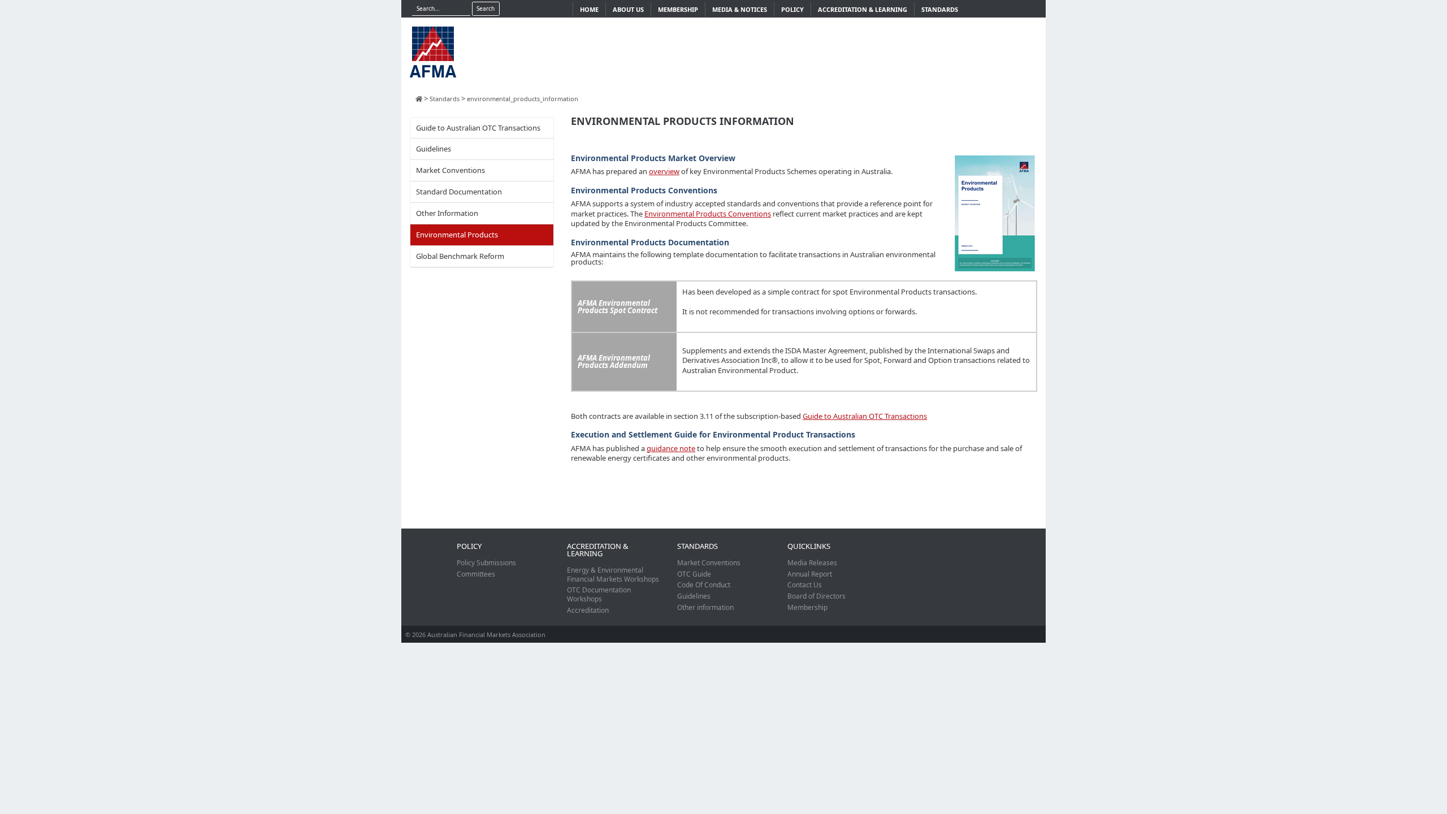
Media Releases (812, 563)
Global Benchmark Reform (460, 256)
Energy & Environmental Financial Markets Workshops (613, 574)
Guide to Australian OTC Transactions (478, 128)
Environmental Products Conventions (707, 214)
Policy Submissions (486, 563)
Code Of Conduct (703, 585)
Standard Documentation (459, 192)
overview (664, 171)
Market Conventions (450, 170)
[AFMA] (433, 51)
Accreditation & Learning (862, 9)
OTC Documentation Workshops (599, 594)
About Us (628, 9)
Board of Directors (816, 596)
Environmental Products (457, 235)
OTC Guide (694, 574)
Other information (705, 607)
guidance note (671, 448)
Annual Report (809, 574)
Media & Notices (739, 9)
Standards (939, 9)
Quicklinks (808, 546)
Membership (678, 9)
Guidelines (433, 149)
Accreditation (588, 610)
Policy (792, 9)
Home (589, 9)
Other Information (447, 213)
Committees (476, 574)
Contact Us (804, 585)
